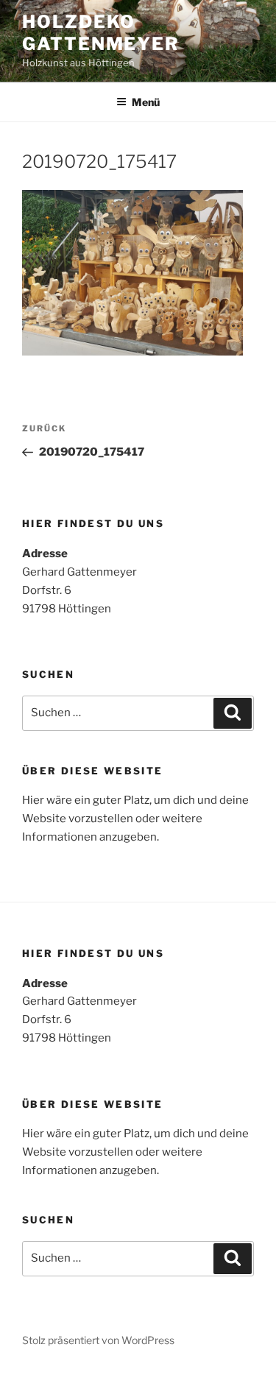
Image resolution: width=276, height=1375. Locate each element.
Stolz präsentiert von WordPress (98, 1340)
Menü (146, 102)
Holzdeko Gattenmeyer (101, 32)
